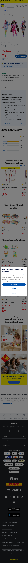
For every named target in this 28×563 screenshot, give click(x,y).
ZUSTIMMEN (14, 284)
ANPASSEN (14, 288)
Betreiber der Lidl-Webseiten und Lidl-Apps (14, 274)
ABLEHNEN (14, 293)
